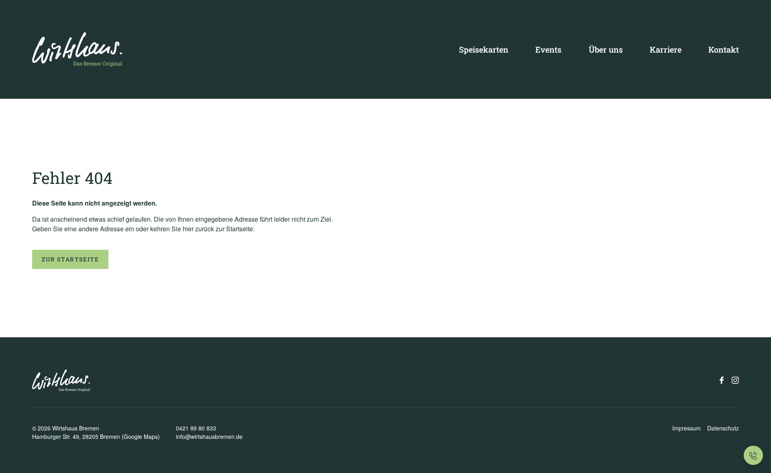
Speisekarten (483, 49)
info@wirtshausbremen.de (209, 436)
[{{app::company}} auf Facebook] (721, 380)
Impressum (686, 428)
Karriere (665, 49)
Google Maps (141, 436)
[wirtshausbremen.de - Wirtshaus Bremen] (77, 49)
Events (548, 49)
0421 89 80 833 (196, 428)
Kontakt (723, 49)
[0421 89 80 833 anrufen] (753, 455)
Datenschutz (723, 428)
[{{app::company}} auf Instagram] (735, 380)
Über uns (606, 49)
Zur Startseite (70, 259)
